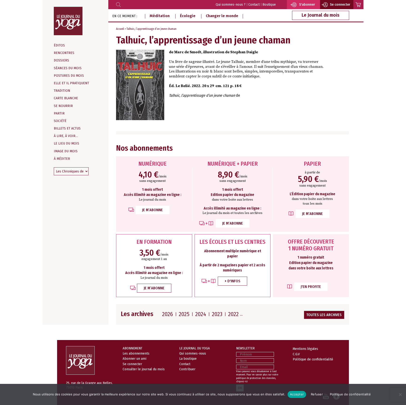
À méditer (62, 159)
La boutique (188, 358)
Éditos (59, 45)
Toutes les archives (324, 315)
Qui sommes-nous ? (231, 5)
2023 (217, 314)
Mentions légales (305, 349)
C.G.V (296, 354)
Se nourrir (63, 106)
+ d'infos (232, 281)
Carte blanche (66, 98)
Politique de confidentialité (313, 359)
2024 (200, 314)
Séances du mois (68, 68)
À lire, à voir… (66, 136)
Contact (254, 5)
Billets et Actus (67, 128)
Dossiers (61, 60)
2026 (167, 314)
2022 (233, 314)
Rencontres (64, 53)
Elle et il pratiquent (71, 83)
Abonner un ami (134, 358)
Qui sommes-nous (192, 353)
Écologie (187, 16)
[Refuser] (400, 394)
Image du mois (66, 151)
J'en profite (311, 286)
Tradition (62, 91)
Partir (59, 113)
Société (60, 121)
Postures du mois (69, 76)
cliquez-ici (242, 381)
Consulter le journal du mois (144, 369)
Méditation (160, 16)
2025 (184, 314)
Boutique (269, 5)
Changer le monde (222, 16)
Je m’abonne (152, 210)
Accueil (120, 29)
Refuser (317, 394)
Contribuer (187, 369)
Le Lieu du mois (66, 143)
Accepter (297, 394)
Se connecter (132, 364)
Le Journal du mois (321, 15)
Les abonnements (136, 353)
